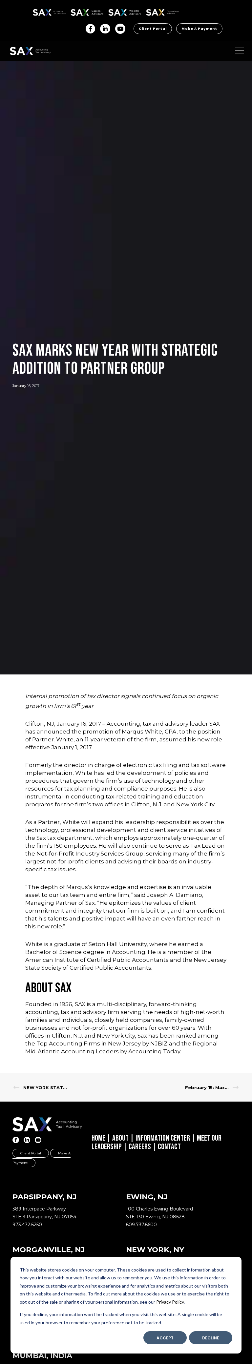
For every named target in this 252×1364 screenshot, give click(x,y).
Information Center (163, 1138)
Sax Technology (158, 12)
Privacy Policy (170, 1302)
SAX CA (78, 11)
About (120, 1138)
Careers (140, 1146)
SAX (36, 11)
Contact (169, 1146)
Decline (210, 1338)
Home (98, 1138)
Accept (165, 1338)
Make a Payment (199, 28)
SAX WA (115, 11)
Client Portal (153, 28)
